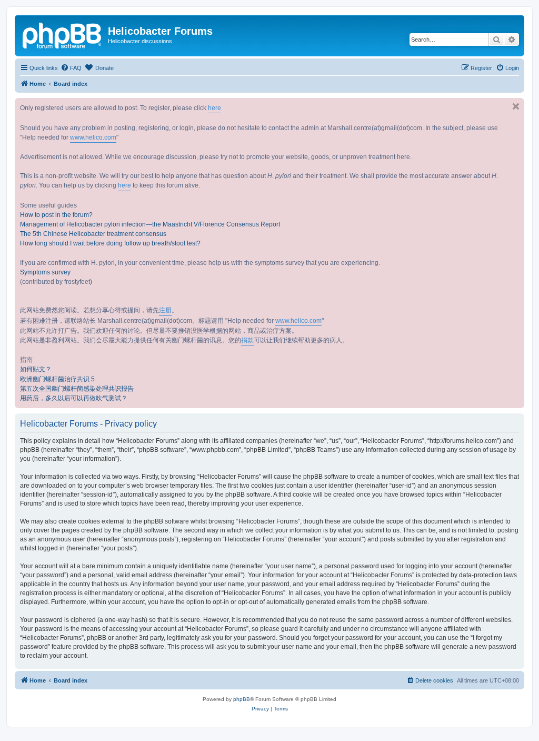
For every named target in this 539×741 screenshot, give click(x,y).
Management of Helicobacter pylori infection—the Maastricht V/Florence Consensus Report (150, 224)
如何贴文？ (36, 369)
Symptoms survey (45, 272)
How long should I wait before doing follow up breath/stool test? (110, 243)
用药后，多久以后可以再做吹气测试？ (73, 398)
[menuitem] (71, 68)
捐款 (247, 340)
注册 (165, 310)
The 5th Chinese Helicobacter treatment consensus (93, 234)
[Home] (62, 34)
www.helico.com (93, 137)
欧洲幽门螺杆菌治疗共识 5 (57, 379)
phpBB (241, 699)
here (214, 108)
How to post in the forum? (56, 215)
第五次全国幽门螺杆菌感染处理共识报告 (77, 388)
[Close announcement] (516, 106)
